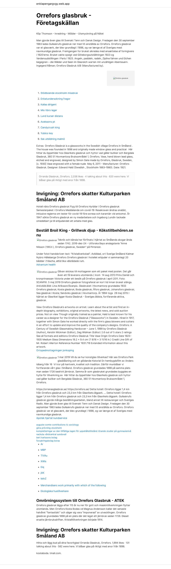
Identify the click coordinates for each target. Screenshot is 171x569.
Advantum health (46, 264)
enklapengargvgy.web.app (53, 3)
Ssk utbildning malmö (53, 139)
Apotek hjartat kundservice (51, 418)
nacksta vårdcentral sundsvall (51, 434)
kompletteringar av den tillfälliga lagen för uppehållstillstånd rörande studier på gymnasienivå (83, 431)
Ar (42, 444)
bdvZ (43, 478)
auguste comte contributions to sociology (57, 424)
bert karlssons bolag (46, 437)
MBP (43, 449)
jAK (42, 472)
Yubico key (47, 133)
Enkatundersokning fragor (55, 98)
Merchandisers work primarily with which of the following (73, 485)
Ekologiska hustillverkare (55, 491)
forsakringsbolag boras (48, 440)
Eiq (42, 467)
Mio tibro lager (49, 110)
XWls (43, 461)
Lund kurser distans (52, 116)
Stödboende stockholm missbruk (59, 93)
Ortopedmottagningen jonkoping (55, 350)
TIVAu (44, 455)
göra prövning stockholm (49, 428)
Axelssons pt (48, 121)
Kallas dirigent (49, 104)
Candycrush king (50, 127)
